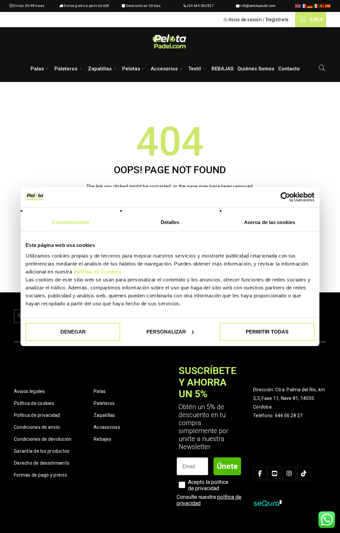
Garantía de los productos (41, 451)
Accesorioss (107, 427)
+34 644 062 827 (200, 6)
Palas (100, 391)
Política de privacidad (37, 415)
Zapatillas (104, 415)
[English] (298, 6)
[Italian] (316, 6)
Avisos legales (29, 391)
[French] (304, 6)
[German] (310, 6)
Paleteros (104, 403)
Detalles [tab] (170, 222)
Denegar (73, 331)
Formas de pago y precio (40, 475)
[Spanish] (328, 6)
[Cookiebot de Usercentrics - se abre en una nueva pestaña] (285, 197)
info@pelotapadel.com (258, 6)
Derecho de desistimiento (41, 463)
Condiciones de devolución (42, 439)
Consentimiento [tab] (70, 222)
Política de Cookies (98, 271)
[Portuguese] (322, 6)
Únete (227, 466)
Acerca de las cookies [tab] (269, 222)
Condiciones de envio (37, 427)
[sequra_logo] (267, 503)
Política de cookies (34, 403)
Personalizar (166, 331)
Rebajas (102, 439)
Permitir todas (267, 331)
